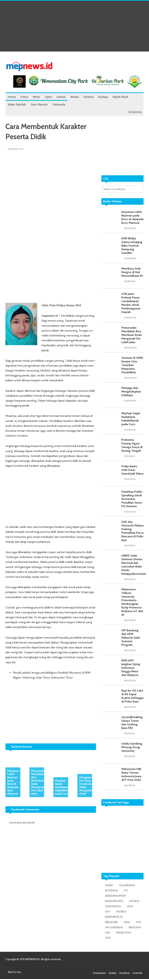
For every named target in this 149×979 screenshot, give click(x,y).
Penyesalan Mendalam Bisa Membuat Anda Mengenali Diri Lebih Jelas (38, 782)
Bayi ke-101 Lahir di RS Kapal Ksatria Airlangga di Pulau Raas (132, 696)
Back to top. (14, 972)
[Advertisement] (74, 26)
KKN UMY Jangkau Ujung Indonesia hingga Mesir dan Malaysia (130, 668)
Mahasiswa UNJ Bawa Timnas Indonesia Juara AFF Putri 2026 (131, 774)
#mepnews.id (113, 916)
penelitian (123, 932)
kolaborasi (127, 885)
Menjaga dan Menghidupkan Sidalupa (131, 391)
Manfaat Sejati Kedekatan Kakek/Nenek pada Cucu (63, 787)
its (126, 890)
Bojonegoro (114, 900)
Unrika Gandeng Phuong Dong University (131, 747)
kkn (138, 921)
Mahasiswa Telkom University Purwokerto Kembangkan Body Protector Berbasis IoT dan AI (132, 602)
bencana (135, 927)
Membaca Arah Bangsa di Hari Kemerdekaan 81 (132, 272)
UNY (107, 911)
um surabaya (114, 927)
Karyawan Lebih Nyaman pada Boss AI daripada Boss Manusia (13, 782)
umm (127, 921)
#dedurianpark (115, 895)
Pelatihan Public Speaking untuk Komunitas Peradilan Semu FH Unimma (131, 499)
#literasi (111, 890)
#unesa (121, 911)
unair (109, 885)
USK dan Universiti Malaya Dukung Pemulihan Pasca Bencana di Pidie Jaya (132, 531)
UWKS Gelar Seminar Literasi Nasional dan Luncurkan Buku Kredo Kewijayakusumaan (133, 564)
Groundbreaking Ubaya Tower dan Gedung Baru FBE (132, 722)
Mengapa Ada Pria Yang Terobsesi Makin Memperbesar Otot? (88, 785)
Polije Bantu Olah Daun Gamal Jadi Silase (132, 470)
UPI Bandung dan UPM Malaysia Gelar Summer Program (130, 638)
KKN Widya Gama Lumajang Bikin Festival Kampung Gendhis (131, 246)
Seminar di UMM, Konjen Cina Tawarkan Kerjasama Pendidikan (132, 365)
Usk (107, 932)
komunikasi (113, 906)
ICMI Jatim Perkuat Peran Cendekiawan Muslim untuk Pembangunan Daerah (130, 303)
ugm (130, 906)
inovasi (134, 900)
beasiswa (111, 921)
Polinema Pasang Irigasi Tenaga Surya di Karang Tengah (131, 445)
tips (107, 937)
